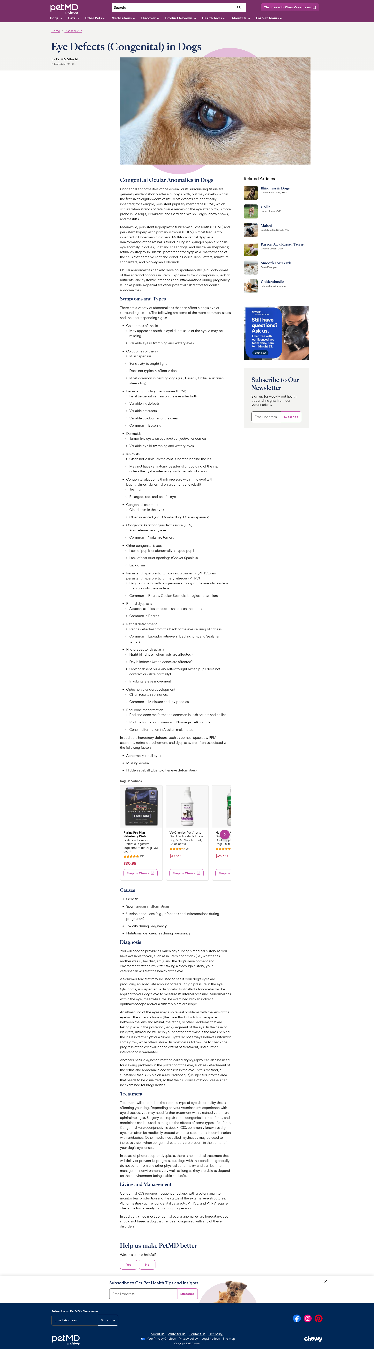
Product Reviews (178, 18)
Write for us (176, 1334)
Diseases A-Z (73, 31)
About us (157, 1334)
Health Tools (212, 18)
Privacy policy (188, 1338)
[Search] (239, 7)
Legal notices (211, 1338)
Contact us (197, 1334)
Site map (229, 1338)
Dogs (54, 18)
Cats (71, 18)
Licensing (215, 1334)
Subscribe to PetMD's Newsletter (74, 1311)
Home (55, 31)
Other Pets (93, 18)
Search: (120, 7)
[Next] (224, 834)
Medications (121, 18)
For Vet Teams (267, 18)
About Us (238, 18)
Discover (148, 18)
